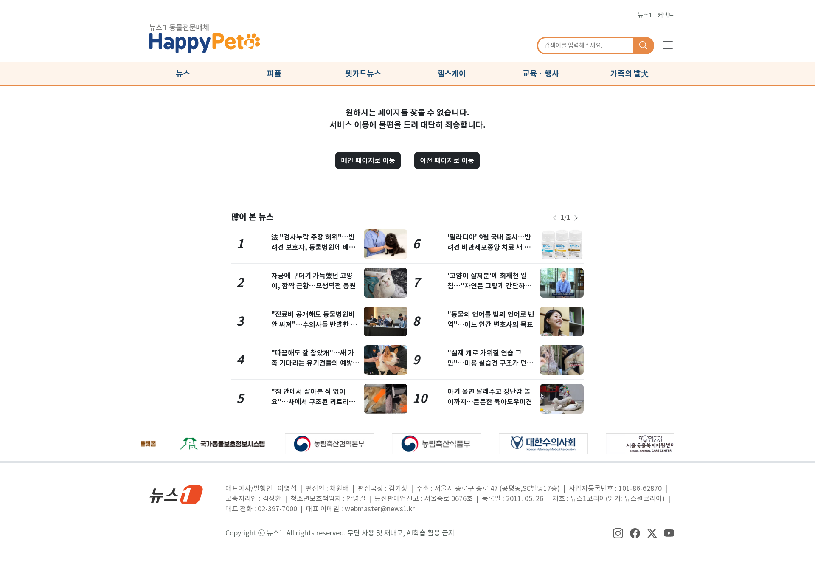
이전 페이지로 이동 (447, 160)
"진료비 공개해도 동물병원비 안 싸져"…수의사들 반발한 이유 (314, 324)
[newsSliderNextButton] (576, 218)
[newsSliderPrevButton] (555, 218)
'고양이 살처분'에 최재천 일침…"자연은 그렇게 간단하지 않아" (489, 286)
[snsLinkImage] (618, 533)
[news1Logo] (176, 494)
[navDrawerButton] (667, 44)
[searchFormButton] (643, 46)
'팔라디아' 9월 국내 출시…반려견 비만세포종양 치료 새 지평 (489, 247)
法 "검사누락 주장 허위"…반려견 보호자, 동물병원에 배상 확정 (313, 247)
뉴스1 (645, 15)
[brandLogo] (204, 37)
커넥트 (666, 15)
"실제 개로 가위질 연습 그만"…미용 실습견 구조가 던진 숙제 (490, 363)
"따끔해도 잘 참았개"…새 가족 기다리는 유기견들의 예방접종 (315, 363)
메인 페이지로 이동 (368, 160)
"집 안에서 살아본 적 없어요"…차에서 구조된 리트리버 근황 (313, 402)
